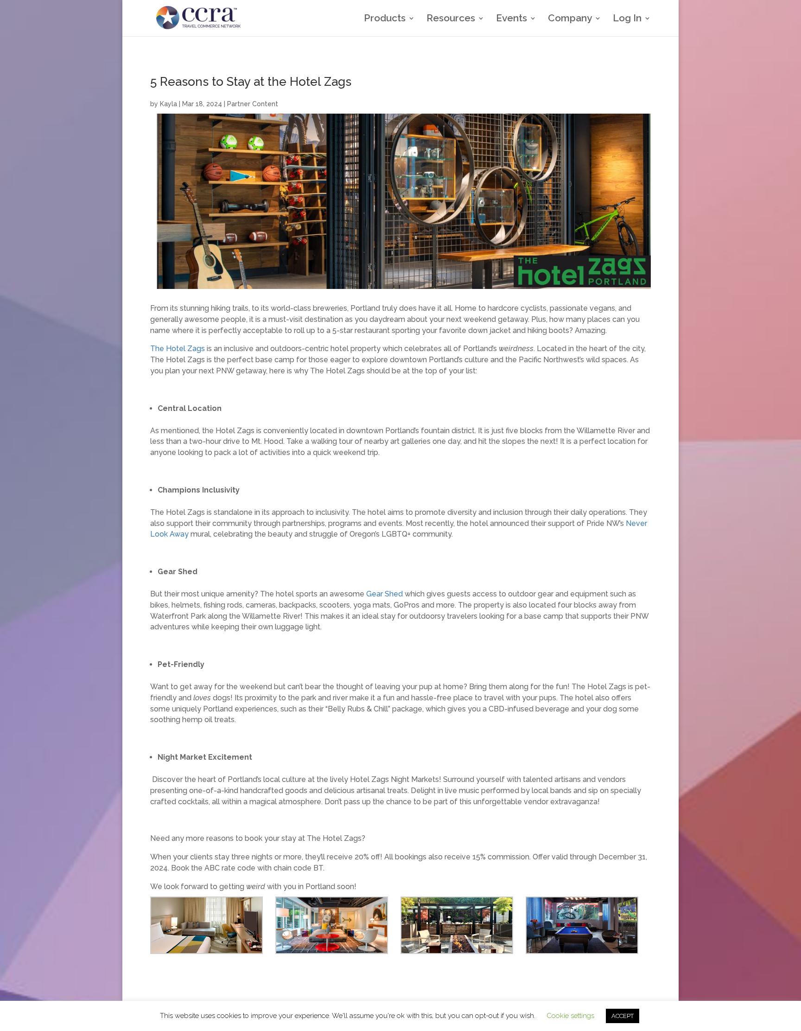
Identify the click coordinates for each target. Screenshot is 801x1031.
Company (570, 19)
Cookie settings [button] (570, 1016)
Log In (627, 19)
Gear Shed (384, 593)
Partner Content (252, 104)
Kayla (168, 104)
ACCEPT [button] (622, 1015)
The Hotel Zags (177, 348)
